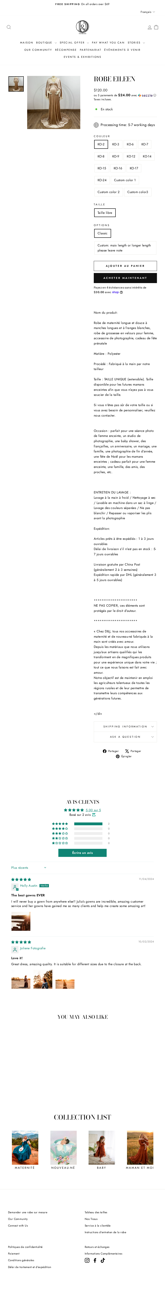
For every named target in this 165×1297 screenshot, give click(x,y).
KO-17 (134, 168)
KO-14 (147, 156)
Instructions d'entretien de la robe (105, 1232)
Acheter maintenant (125, 278)
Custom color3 (137, 192)
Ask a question (125, 737)
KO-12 (131, 156)
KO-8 (101, 156)
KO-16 (118, 168)
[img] (21, 879)
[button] (125, 95)
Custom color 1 (125, 180)
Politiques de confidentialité (25, 1247)
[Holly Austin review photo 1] (21, 921)
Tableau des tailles (96, 1212)
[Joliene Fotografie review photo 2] (43, 979)
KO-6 (130, 144)
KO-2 (101, 144)
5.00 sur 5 (93, 810)
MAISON (26, 42)
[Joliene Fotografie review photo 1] (21, 979)
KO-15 (102, 168)
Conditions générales (21, 1260)
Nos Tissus (91, 1219)
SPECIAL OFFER (73, 42)
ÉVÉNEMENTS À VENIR (122, 50)
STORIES (135, 42)
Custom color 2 (109, 192)
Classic (103, 233)
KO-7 (144, 144)
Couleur (102, 136)
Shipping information (125, 726)
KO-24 (102, 180)
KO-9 (115, 156)
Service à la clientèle (98, 1226)
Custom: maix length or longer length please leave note (124, 248)
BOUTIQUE (45, 42)
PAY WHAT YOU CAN (108, 42)
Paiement (13, 1253)
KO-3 (115, 144)
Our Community (18, 1219)
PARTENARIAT (90, 50)
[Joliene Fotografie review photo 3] (65, 979)
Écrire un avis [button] (82, 852)
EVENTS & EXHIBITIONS (82, 57)
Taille (99, 204)
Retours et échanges (97, 1247)
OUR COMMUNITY (38, 50)
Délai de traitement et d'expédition (29, 1267)
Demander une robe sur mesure (27, 1212)
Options (102, 225)
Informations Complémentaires (103, 1253)
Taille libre (105, 212)
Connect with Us (18, 1226)
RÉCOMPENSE (66, 50)
